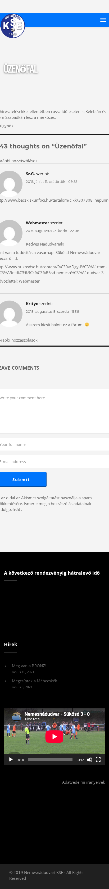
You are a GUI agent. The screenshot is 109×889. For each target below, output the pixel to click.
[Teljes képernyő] (98, 759)
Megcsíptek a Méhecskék (34, 680)
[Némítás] (89, 759)
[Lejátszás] (10, 759)
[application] (54, 736)
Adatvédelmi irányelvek (83, 782)
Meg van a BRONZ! (29, 665)
